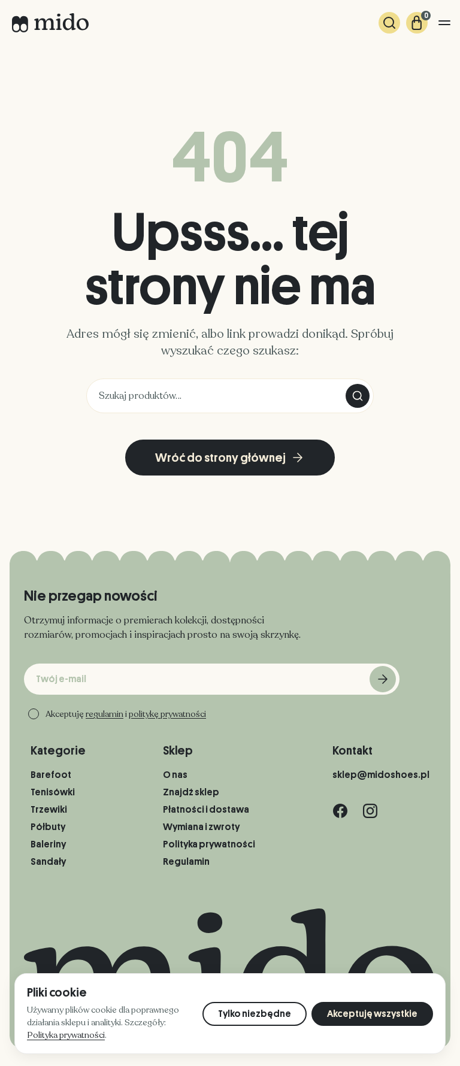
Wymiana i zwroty (201, 827)
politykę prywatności (167, 714)
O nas (175, 775)
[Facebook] (340, 811)
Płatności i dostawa (206, 809)
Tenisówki (53, 792)
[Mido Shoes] (50, 22)
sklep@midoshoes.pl (380, 775)
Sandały (48, 862)
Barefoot (51, 775)
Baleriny (48, 844)
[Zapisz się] (383, 679)
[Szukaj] (358, 396)
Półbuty (48, 827)
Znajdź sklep (191, 792)
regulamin (104, 714)
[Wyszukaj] (389, 22)
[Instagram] (370, 811)
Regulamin (186, 862)
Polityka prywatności (209, 844)
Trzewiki (49, 809)
